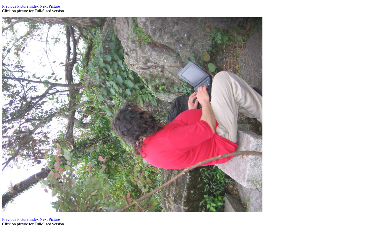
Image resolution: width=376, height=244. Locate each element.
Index (34, 6)
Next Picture (50, 6)
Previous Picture (15, 6)
